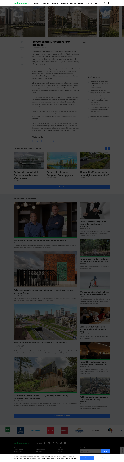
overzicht (42, 459)
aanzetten (74, 459)
